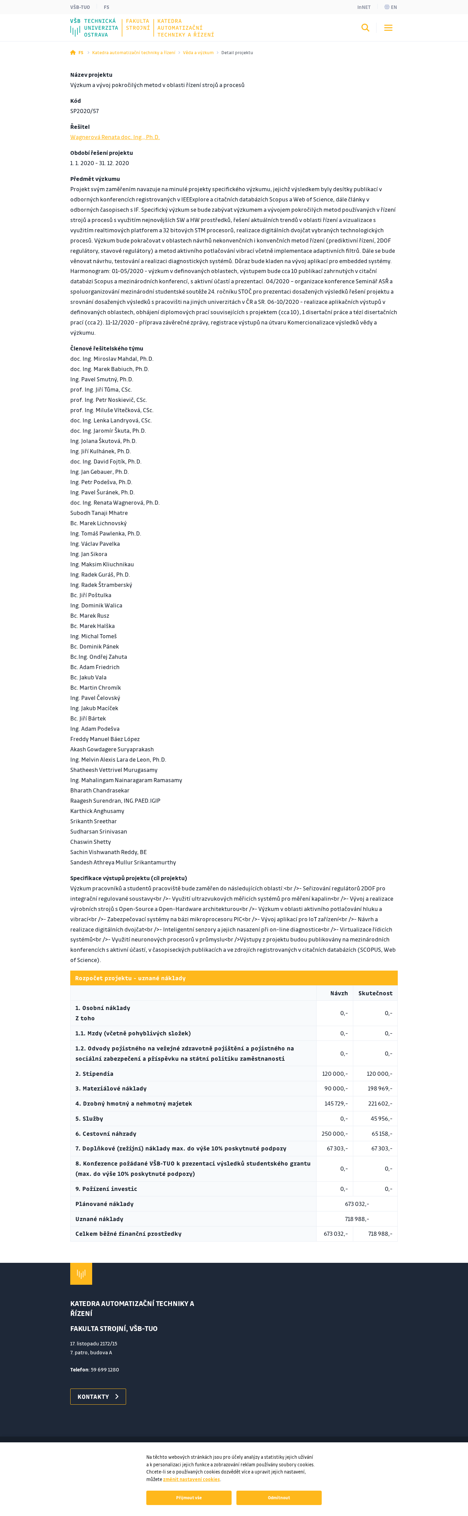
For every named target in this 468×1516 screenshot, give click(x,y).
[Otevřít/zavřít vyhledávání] (365, 29)
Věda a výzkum (198, 52)
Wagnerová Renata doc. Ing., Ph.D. (115, 136)
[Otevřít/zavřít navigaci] (388, 28)
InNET (364, 7)
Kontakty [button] (93, 1396)
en (394, 7)
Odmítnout (279, 1497)
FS (106, 7)
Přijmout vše (189, 1497)
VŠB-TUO (80, 7)
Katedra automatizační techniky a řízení (133, 52)
